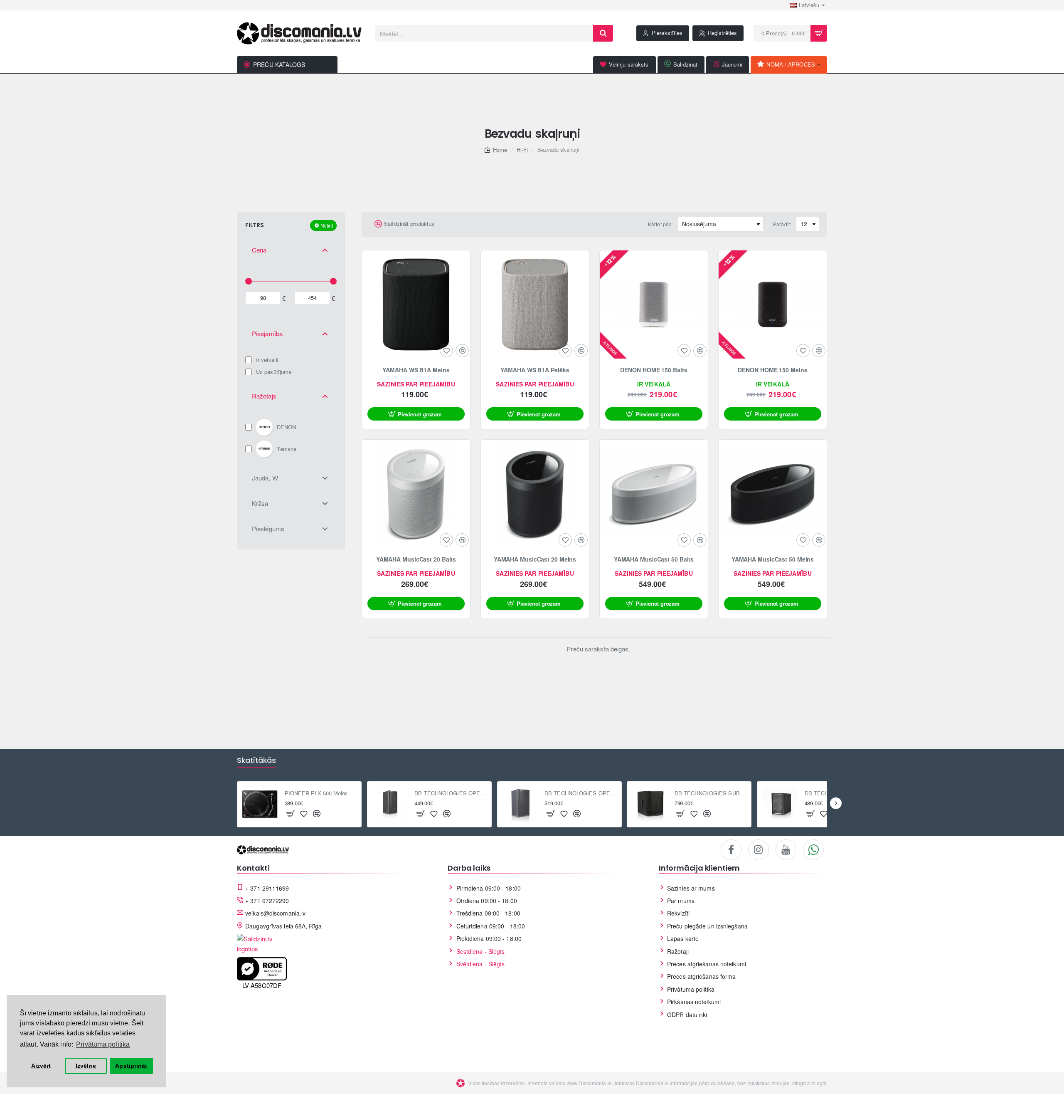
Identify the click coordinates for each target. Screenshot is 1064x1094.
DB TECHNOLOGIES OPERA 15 (580, 793)
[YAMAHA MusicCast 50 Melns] (773, 494)
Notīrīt (326, 225)
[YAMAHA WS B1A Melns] (416, 304)
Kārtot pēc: (660, 224)
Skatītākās (256, 760)
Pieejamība (267, 333)
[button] (416, 414)
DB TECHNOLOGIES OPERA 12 (450, 793)
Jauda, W (265, 477)
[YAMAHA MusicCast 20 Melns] (535, 494)
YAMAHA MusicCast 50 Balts (654, 559)
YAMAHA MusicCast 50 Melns (773, 559)
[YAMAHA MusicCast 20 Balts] (416, 494)
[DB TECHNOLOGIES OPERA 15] (520, 804)
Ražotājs (264, 395)
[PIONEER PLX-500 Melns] (260, 804)
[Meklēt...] (603, 33)
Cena (259, 249)
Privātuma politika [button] (103, 1044)
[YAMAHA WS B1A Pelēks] (535, 304)
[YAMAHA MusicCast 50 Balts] (654, 494)
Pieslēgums (268, 528)
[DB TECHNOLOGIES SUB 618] (650, 804)
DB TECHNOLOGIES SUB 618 (710, 793)
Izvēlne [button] (86, 1065)
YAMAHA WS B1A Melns (415, 370)
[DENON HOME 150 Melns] (773, 304)
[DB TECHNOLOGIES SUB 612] (780, 804)
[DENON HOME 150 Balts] (654, 304)
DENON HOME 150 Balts (653, 370)
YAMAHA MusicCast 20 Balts (416, 559)
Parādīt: (782, 224)
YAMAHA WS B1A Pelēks (534, 370)
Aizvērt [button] (41, 1065)
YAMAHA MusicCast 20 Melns (535, 559)
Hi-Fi (522, 149)
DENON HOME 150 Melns (772, 370)
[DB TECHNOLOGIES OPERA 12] (390, 804)
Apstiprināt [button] (131, 1065)
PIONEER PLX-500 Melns (316, 793)
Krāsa (260, 503)
